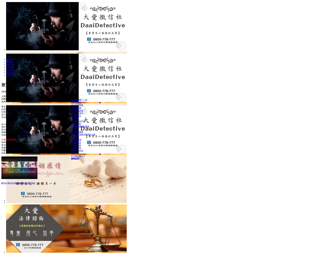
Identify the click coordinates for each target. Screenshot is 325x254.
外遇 (14, 183)
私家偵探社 (30, 183)
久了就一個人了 (78, 156)
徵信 (9, 183)
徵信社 (4, 183)
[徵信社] (66, 50)
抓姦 (23, 183)
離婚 (18, 183)
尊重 (73, 153)
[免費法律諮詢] (66, 252)
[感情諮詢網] (66, 202)
